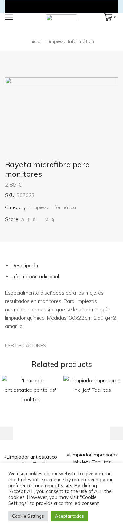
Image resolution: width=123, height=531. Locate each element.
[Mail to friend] (40, 219)
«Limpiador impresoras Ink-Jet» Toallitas (92, 458)
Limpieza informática (70, 41)
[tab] (24, 265)
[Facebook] (28, 219)
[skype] (52, 219)
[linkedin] (47, 219)
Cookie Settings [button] (28, 516)
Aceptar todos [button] (69, 516)
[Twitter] (22, 219)
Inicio (35, 41)
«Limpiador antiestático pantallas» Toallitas (30, 460)
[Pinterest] (34, 219)
